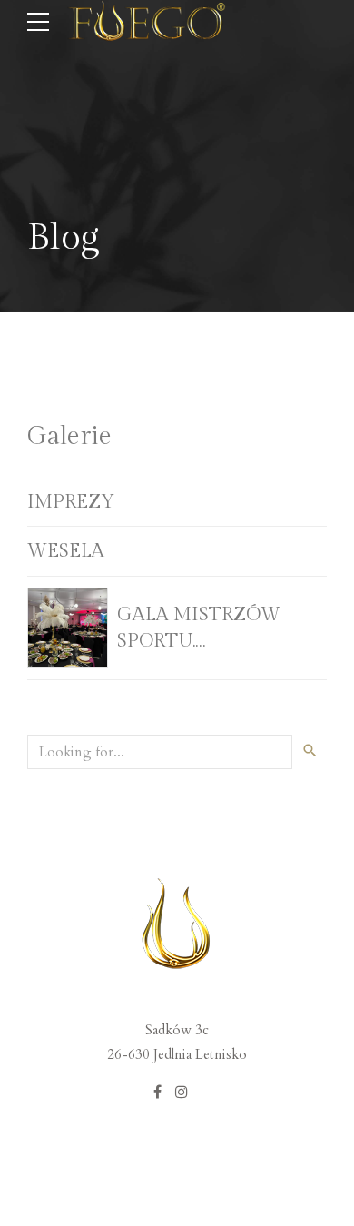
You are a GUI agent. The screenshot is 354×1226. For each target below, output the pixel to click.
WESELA (65, 550)
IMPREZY (70, 501)
